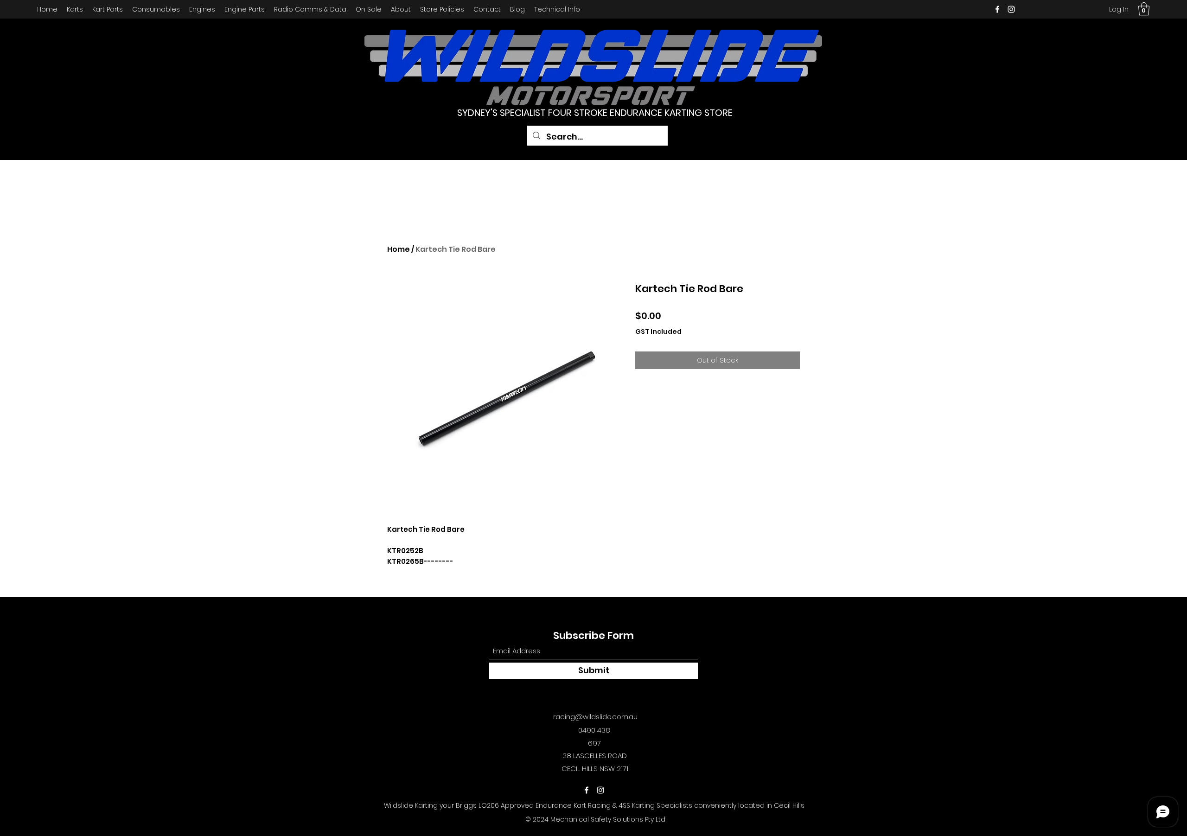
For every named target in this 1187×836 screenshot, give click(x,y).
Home (398, 249)
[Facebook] (997, 9)
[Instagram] (1011, 9)
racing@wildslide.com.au (595, 716)
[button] (1143, 9)
